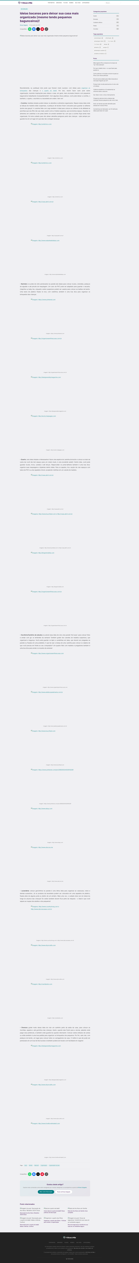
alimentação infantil (99, 41)
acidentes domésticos (100, 53)
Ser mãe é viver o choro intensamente (104, 95)
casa (26, 1165)
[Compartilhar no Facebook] (34, 29)
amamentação (98, 38)
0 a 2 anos (111, 41)
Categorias (85, 2)
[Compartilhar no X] (38, 29)
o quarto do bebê (49, 90)
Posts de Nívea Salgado (63, 1192)
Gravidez (59, 2)
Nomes (71, 2)
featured (37, 1165)
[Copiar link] (46, 29)
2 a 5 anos (97, 44)
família (30, 1165)
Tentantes (51, 2)
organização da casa (54, 1165)
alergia (106, 44)
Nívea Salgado (24, 25)
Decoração (24, 9)
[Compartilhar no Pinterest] (42, 29)
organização (44, 1165)
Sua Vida (78, 2)
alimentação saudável (100, 50)
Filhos (65, 2)
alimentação (109, 38)
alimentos (97, 47)
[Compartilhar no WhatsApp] (29, 29)
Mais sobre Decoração (46, 1191)
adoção (105, 47)
